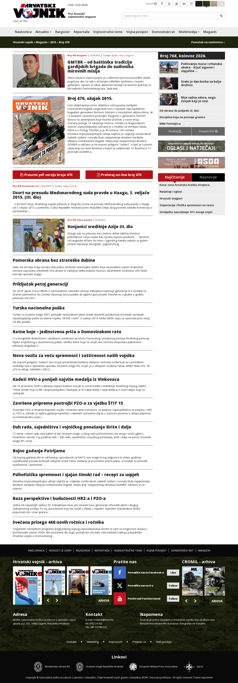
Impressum (115, 642)
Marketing (93, 642)
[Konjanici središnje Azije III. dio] (39, 235)
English (150, 3)
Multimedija (188, 32)
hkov (121, 55)
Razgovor (62, 32)
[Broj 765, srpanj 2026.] (77, 580)
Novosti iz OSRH (60, 550)
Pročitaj (174, 131)
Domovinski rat (163, 32)
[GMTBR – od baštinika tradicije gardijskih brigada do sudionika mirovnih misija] (39, 71)
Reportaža (81, 32)
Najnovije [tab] (208, 177)
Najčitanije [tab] (175, 177)
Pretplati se (139, 642)
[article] (191, 67)
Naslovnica (23, 32)
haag (65, 186)
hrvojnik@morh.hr (104, 619)
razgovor (129, 55)
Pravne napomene (203, 677)
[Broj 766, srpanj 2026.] (54, 580)
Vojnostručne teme (108, 32)
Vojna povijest (137, 32)
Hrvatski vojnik (23, 42)
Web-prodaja (164, 642)
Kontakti (72, 642)
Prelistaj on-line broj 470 (120, 174)
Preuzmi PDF (207, 131)
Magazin (209, 32)
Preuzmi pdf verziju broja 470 (47, 174)
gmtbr (115, 55)
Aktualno (42, 32)
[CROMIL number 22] (215, 580)
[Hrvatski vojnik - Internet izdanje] (57, 12)
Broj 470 (71, 55)
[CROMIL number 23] (192, 580)
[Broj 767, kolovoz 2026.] (27, 585)
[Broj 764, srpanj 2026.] (101, 580)
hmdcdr (73, 186)
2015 (53, 42)
